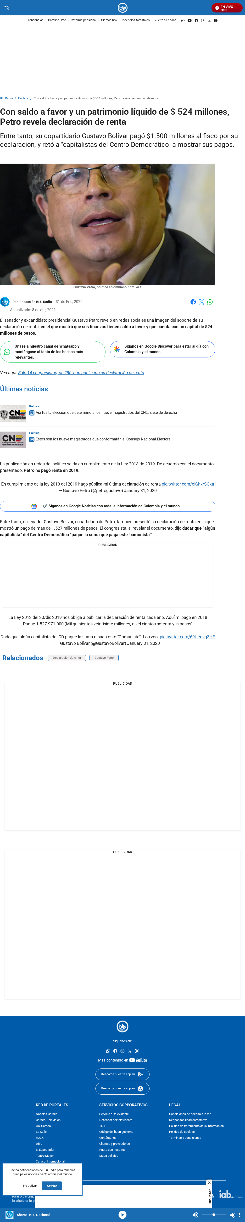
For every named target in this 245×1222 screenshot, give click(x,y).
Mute (195, 1215)
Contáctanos (108, 1137)
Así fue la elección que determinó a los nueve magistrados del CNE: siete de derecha (106, 412)
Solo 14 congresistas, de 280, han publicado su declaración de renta (81, 372)
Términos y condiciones (185, 1137)
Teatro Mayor (45, 1155)
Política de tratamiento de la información (196, 1125)
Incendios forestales (136, 20)
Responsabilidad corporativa (188, 1120)
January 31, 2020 (140, 490)
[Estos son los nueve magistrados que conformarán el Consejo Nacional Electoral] (13, 440)
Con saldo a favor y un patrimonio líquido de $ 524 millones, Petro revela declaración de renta (96, 98)
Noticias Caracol (47, 1114)
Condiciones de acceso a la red (190, 1114)
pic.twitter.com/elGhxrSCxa (188, 483)
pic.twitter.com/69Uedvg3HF (187, 636)
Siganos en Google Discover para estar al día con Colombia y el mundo (166, 349)
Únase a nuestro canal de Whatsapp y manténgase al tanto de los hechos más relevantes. (49, 351)
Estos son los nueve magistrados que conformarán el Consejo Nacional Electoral (104, 439)
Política (23, 98)
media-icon (122, 1214)
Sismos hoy (109, 20)
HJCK (40, 1137)
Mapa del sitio (108, 1155)
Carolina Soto (57, 20)
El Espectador (45, 1149)
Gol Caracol (43, 1125)
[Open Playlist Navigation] (239, 1214)
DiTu (39, 1143)
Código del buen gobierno (116, 1131)
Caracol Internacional (50, 1161)
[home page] (123, 8)
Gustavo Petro (104, 657)
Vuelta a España (165, 20)
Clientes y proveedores (114, 1143)
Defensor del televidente (115, 1120)
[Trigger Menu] (6, 8)
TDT (102, 1125)
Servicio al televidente (114, 1114)
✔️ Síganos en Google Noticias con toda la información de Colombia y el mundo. (112, 506)
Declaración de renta (67, 657)
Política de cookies (182, 1131)
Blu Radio (6, 98)
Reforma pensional (83, 20)
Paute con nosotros (112, 1149)
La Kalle (41, 1131)
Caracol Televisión (48, 1120)
